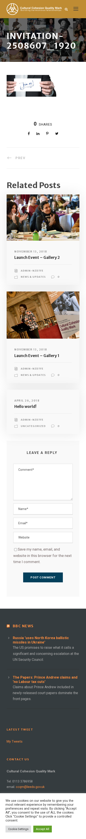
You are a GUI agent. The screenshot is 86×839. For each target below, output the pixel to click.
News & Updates (33, 276)
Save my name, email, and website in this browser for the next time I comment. (42, 555)
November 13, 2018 (30, 251)
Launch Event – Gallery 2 (37, 257)
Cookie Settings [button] (18, 829)
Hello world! (25, 406)
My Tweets (14, 741)
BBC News (23, 626)
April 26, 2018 (26, 400)
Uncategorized (33, 426)
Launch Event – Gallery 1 (36, 355)
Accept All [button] (42, 829)
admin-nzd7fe (32, 270)
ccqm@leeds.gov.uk (30, 787)
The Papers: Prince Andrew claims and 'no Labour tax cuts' (45, 679)
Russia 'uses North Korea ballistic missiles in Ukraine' (41, 640)
